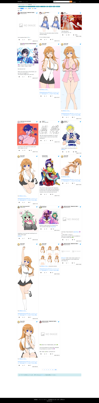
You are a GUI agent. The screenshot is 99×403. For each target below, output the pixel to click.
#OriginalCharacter (44, 92)
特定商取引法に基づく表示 (53, 399)
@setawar (44, 13)
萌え (47, 6)
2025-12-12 (35, 41)
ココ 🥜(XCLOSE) (45, 12)
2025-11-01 (57, 195)
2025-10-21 (78, 241)
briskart (50, 6)
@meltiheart (76, 231)
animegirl (37, 6)
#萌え (58, 93)
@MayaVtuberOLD (23, 13)
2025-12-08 (78, 36)
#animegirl (44, 93)
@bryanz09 (44, 44)
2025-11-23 (78, 118)
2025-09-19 (56, 355)
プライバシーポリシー (43, 399)
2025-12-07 (35, 78)
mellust (54, 6)
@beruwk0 (66, 13)
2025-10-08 (56, 274)
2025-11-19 (57, 141)
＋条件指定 (74, 2)
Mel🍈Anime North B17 (25, 206)
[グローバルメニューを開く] (79, 1)
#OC (49, 92)
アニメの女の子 (43, 6)
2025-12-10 (56, 40)
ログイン (42, 374)
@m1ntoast (22, 122)
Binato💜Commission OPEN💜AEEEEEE (28, 43)
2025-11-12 (35, 203)
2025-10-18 (35, 318)
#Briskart (63, 149)
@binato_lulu (22, 44)
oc (26, 6)
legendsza (58, 6)
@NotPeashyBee (45, 156)
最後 (56, 369)
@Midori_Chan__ (44, 89)
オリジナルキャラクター (31, 6)
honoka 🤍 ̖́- (66, 121)
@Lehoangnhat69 (45, 122)
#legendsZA (53, 226)
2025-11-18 (78, 153)
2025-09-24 (35, 366)
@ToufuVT (63, 257)
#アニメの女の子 (50, 93)
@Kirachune (44, 207)
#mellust (19, 236)
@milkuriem (66, 122)
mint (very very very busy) (25, 121)
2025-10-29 (35, 239)
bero (65, 12)
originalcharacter (22, 6)
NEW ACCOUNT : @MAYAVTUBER (27, 12)
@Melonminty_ (22, 207)
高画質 (21, 10)
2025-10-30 (78, 184)
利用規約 (36, 399)
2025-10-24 (56, 230)
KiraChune (44, 206)
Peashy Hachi (44, 155)
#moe (55, 93)
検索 (71, 1)
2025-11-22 (35, 151)
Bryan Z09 (44, 43)
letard (43, 121)
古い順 (26, 8)
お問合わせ (62, 399)
